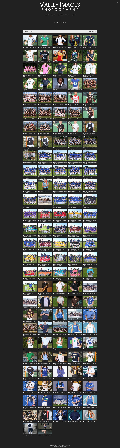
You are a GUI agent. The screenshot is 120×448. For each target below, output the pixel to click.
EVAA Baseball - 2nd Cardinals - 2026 (43, 250)
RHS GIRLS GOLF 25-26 (90, 308)
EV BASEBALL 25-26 (29, 392)
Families (53, 15)
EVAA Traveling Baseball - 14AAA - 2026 (45, 163)
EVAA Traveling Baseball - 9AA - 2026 (90, 177)
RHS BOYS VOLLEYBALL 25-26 (60, 364)
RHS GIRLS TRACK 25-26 (30, 308)
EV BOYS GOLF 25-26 (44, 321)
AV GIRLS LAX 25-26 (74, 378)
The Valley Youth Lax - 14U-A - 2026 (29, 148)
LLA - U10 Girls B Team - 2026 (29, 119)
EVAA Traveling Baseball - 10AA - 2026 (60, 177)
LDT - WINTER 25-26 (89, 421)
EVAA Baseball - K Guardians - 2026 (73, 279)
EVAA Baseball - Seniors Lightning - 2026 (59, 206)
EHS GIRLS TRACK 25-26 (75, 334)
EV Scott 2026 (42, 191)
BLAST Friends (87, 62)
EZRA (40, 308)
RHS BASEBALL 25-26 (90, 378)
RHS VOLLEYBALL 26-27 (60, 47)
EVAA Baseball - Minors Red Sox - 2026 (44, 221)
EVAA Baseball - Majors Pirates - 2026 (74, 221)
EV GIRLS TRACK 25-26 (60, 321)
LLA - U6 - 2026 (73, 133)
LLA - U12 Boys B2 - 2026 (74, 105)
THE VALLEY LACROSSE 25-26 (29, 378)
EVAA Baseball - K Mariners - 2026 (58, 279)
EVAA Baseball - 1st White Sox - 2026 (73, 250)
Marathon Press (57, 445)
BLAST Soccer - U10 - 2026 (29, 90)
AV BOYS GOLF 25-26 (74, 293)
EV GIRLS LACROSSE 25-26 (45, 378)
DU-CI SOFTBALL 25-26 (60, 392)
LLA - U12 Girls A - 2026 (60, 104)
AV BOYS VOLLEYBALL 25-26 (74, 393)
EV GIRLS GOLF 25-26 (44, 363)
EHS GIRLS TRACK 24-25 (90, 407)
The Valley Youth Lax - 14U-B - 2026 (89, 134)
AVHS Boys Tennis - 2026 (75, 308)
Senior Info (46, 15)
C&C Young (56, 90)
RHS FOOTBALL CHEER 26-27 (74, 48)
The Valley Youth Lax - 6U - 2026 (29, 163)
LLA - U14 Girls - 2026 (90, 90)
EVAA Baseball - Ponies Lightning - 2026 (74, 206)
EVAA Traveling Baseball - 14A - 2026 (60, 192)
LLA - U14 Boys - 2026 (30, 104)
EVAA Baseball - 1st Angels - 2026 (43, 264)
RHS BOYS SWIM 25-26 (75, 421)
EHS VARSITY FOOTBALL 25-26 (75, 90)
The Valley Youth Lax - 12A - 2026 (59, 148)
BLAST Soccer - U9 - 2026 (43, 90)
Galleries (74, 15)
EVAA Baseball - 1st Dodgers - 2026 (88, 250)
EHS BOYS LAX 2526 (89, 349)
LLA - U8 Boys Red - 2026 (43, 134)
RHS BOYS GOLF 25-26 (45, 349)
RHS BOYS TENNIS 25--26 (44, 335)
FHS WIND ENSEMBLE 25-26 (44, 294)
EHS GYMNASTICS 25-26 (45, 435)
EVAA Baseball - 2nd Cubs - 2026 (30, 250)
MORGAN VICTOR (58, 378)
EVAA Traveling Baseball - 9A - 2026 (30, 192)
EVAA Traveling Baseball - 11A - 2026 (30, 177)
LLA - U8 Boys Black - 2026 (59, 134)
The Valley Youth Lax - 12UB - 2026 (44, 148)
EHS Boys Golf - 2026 (59, 308)
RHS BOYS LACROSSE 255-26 (74, 364)
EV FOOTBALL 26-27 (44, 62)
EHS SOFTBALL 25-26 (45, 407)
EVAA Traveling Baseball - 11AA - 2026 (90, 192)
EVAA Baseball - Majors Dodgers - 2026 (89, 221)
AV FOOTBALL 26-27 (29, 62)
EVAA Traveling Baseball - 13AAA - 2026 (60, 163)
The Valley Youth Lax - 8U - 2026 (90, 148)
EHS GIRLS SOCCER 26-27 (29, 48)
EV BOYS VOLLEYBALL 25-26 (29, 407)
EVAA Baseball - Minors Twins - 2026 (89, 206)
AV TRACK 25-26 (43, 206)
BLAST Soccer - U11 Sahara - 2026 (73, 76)
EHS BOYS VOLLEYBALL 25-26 (75, 349)
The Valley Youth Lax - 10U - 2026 (74, 148)
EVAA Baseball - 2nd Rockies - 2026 (89, 235)
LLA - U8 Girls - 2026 (29, 133)
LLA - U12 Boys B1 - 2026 (89, 105)
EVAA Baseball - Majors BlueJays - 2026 (29, 235)
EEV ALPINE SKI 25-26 (45, 421)
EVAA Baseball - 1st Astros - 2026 (28, 264)
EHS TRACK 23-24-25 (74, 321)
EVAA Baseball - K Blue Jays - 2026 (89, 279)
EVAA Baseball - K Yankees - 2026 (58, 264)
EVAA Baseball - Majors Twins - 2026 (59, 221)
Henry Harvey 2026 (29, 435)
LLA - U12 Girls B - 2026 (45, 104)
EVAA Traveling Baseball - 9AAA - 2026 (75, 177)
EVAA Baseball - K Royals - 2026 (90, 264)
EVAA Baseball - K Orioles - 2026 (45, 279)
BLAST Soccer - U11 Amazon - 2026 (88, 76)
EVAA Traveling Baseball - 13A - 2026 (75, 163)
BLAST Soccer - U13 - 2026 (44, 76)
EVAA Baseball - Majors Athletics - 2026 (44, 235)
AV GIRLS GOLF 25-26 (60, 293)
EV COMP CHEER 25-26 (60, 421)
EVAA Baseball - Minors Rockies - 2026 (29, 221)
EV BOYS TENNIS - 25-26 (90, 321)
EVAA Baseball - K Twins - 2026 (75, 264)
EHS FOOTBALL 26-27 (45, 47)
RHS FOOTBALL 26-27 (90, 47)
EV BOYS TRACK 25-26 (60, 334)
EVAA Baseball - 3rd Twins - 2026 (58, 235)
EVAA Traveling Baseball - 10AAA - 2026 (45, 177)
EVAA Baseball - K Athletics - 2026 (28, 294)
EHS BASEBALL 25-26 (60, 407)
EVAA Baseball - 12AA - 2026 (74, 192)
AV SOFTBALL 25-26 (44, 392)
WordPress (68, 445)
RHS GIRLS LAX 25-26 (90, 363)
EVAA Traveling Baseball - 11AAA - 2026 (90, 163)
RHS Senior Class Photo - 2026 (29, 335)
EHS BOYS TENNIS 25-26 (30, 363)
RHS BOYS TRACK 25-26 (90, 293)
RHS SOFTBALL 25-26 (30, 349)
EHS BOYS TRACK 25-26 (90, 334)
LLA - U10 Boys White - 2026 (59, 119)
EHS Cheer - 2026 (73, 62)
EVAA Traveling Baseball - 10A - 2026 (30, 206)
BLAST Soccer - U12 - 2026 (59, 76)
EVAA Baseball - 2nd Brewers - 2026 (58, 250)
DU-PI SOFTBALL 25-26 (90, 392)
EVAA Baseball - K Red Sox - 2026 (29, 279)
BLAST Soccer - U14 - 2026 (29, 76)
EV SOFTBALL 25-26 (74, 407)
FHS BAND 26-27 (58, 62)
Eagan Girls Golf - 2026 (59, 349)
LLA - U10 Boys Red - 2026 (74, 119)
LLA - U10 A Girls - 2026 (45, 119)
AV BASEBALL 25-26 (29, 321)
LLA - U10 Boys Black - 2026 (89, 119)
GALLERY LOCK (28, 421)
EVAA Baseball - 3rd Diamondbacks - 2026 (73, 235)
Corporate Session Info (63, 15)
